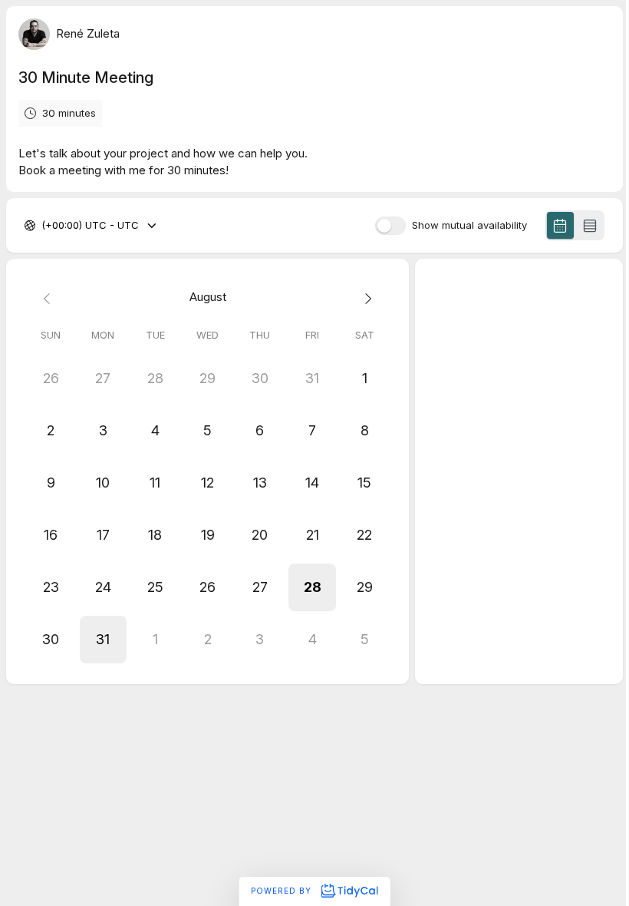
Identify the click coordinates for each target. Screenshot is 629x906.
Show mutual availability (469, 225)
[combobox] (42, 225)
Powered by (282, 890)
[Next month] (364, 297)
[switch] (390, 226)
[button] (312, 587)
